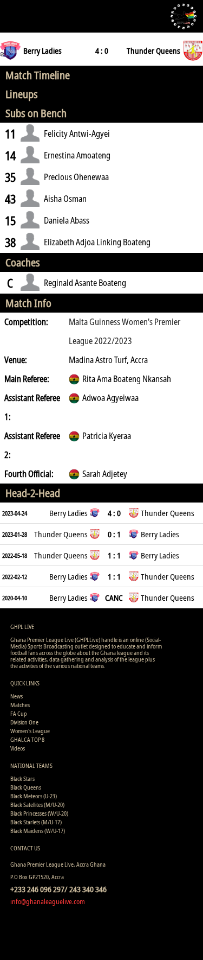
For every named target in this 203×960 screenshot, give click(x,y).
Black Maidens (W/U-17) (37, 831)
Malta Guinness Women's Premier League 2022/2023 (124, 331)
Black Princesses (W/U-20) (39, 813)
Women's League (30, 731)
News (16, 696)
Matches (20, 705)
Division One (24, 722)
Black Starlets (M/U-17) (36, 822)
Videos (17, 748)
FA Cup (18, 713)
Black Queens (25, 787)
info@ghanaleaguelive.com (47, 901)
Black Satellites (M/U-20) (37, 804)
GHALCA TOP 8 (27, 739)
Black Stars (22, 778)
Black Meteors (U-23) (33, 796)
